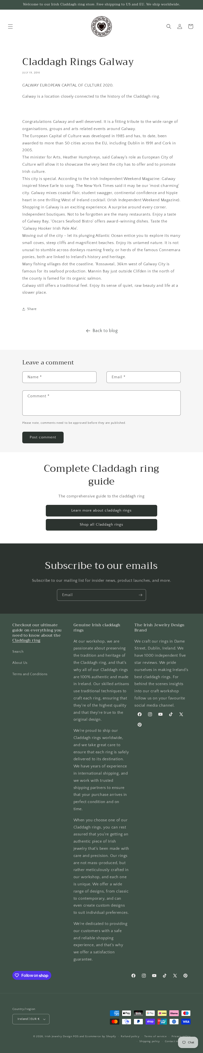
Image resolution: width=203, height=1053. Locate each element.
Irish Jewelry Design (58, 1036)
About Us (19, 663)
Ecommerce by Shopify (100, 1036)
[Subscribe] (140, 595)
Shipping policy (149, 1041)
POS (75, 1036)
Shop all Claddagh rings (101, 524)
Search (18, 652)
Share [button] (32, 309)
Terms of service (155, 1036)
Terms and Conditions (30, 674)
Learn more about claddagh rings (101, 510)
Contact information (178, 1041)
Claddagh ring (26, 640)
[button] (10, 26)
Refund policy (130, 1036)
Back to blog (105, 330)
